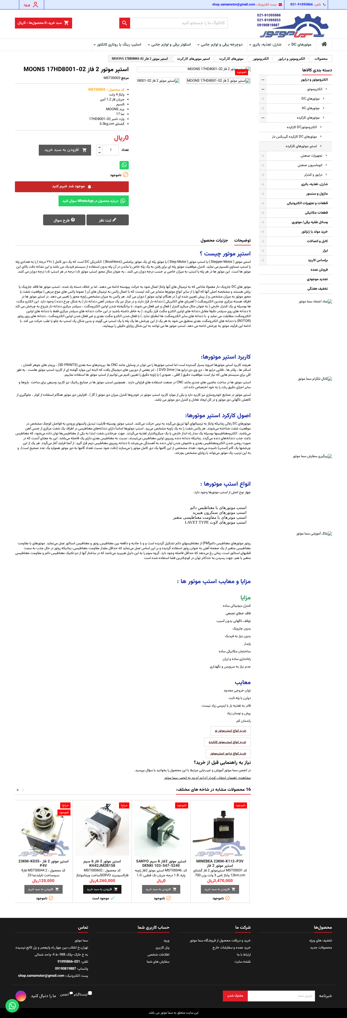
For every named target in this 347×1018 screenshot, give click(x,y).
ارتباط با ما (244, 954)
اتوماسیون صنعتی (310, 165)
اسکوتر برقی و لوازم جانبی (171, 45)
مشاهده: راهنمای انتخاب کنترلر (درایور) (224, 778)
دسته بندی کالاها (317, 70)
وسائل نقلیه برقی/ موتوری (310, 222)
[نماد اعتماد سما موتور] (295, 335)
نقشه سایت (242, 962)
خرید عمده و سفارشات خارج (232, 947)
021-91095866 (301, 4)
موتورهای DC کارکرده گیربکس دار (294, 137)
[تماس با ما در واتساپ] (12, 1006)
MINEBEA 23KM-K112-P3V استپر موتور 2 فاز (219, 864)
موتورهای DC (301, 45)
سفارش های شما (158, 962)
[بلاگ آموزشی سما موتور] (295, 568)
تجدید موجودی (317, 279)
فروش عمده (319, 270)
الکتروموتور (314, 89)
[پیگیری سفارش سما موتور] (295, 490)
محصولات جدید (321, 947)
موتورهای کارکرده (308, 118)
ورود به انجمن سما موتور (181, 778)
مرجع (125, 78)
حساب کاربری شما (153, 927)
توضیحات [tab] (242, 240)
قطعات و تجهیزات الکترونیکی (307, 203)
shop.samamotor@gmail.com (233, 4)
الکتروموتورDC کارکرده (302, 127)
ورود (166, 940)
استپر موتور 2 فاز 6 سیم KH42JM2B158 (102, 864)
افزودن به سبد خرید (65, 150)
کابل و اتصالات (317, 241)
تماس (83, 927)
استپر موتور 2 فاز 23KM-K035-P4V (43, 864)
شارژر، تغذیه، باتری (267, 45)
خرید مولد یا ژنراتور (314, 232)
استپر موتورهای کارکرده (301, 146)
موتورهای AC (311, 108)
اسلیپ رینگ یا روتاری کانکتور (119, 45)
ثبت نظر (105, 221)
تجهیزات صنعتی (311, 156)
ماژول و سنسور (317, 194)
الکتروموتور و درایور (314, 80)
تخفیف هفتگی (317, 289)
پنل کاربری (162, 947)
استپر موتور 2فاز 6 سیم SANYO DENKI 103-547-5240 (161, 864)
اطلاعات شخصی (158, 954)
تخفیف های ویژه (320, 940)
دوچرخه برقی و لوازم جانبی (222, 45)
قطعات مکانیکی (316, 213)
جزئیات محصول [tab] (214, 240)
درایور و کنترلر (313, 175)
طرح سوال (62, 221)
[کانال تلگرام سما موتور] (295, 413)
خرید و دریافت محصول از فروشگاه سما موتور (220, 940)
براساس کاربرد (318, 260)
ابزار (325, 251)
